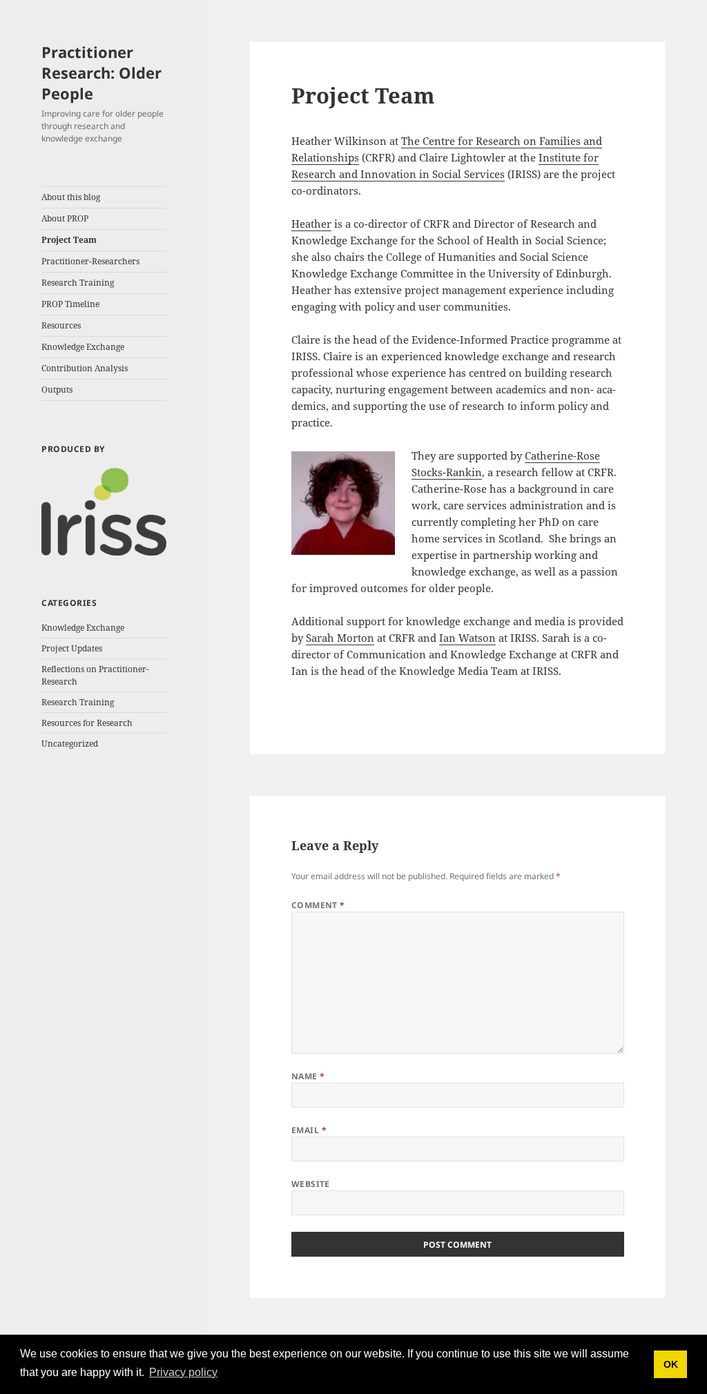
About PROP (64, 218)
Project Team (69, 240)
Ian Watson (467, 638)
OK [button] (671, 1364)
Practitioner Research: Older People (101, 72)
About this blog (70, 197)
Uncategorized (69, 743)
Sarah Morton (340, 638)
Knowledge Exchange (82, 347)
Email (309, 1130)
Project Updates (71, 648)
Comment (318, 905)
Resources (61, 325)
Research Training (77, 282)
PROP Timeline (70, 304)
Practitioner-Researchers (90, 261)
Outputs (56, 389)
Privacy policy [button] (183, 1372)
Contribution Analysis (84, 368)
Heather (311, 223)
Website (310, 1184)
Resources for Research (87, 723)
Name (308, 1076)
